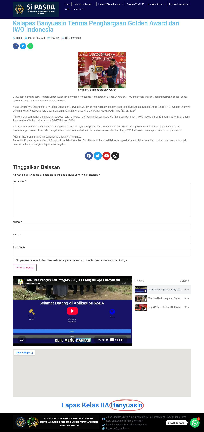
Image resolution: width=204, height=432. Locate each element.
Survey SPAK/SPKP (135, 4)
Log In (67, 9)
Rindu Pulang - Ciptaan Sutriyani (164, 307)
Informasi (78, 9)
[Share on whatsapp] (30, 46)
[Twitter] (98, 156)
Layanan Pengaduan (178, 4)
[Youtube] (106, 156)
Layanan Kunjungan (82, 4)
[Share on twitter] (23, 46)
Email (17, 234)
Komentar (19, 181)
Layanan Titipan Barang (109, 4)
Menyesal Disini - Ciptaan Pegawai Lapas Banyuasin (174, 298)
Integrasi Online (155, 4)
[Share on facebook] (16, 46)
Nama (17, 221)
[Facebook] (89, 156)
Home (66, 4)
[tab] (161, 289)
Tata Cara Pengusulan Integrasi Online (167, 289)
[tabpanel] (72, 311)
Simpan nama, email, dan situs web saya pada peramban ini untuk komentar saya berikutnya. (72, 260)
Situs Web (19, 247)
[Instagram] (115, 156)
